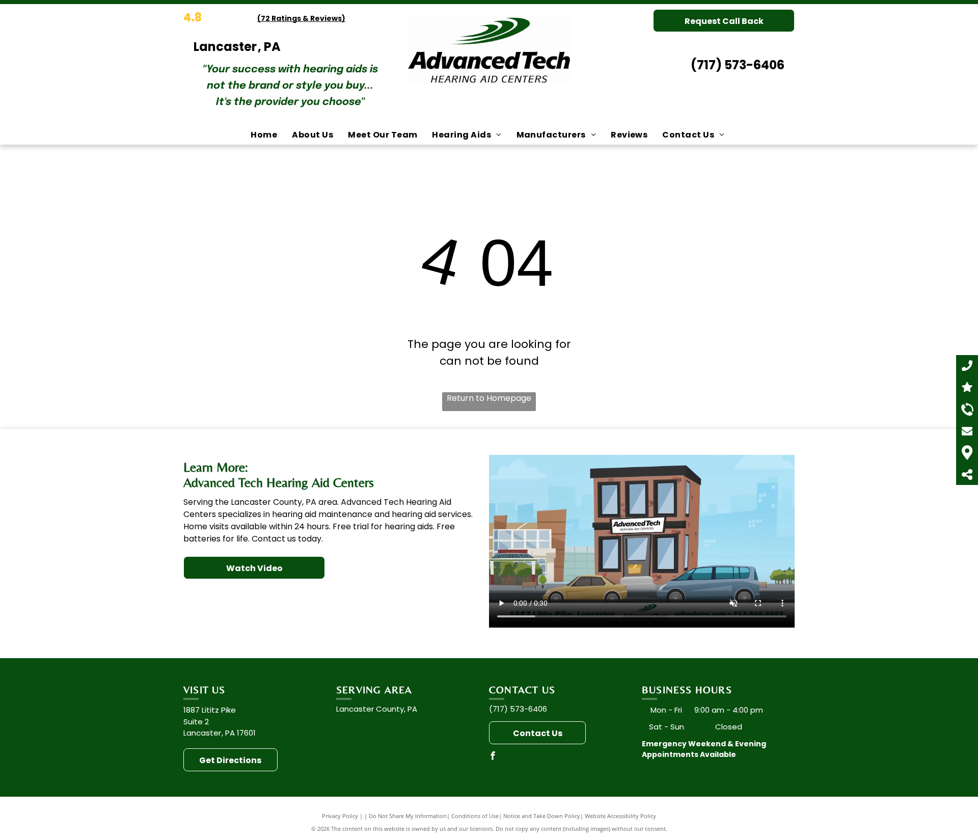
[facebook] (493, 757)
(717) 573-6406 (737, 65)
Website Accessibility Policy (620, 816)
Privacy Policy (340, 816)
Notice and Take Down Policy (541, 816)
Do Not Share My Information (408, 816)
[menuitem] (265, 135)
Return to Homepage (489, 398)
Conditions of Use (475, 816)
